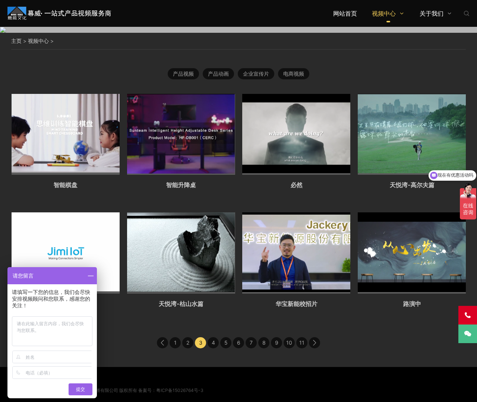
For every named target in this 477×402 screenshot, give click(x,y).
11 (301, 342)
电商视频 (293, 73)
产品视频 (183, 73)
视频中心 (384, 13)
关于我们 (431, 13)
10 (289, 342)
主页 (16, 41)
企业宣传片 (256, 73)
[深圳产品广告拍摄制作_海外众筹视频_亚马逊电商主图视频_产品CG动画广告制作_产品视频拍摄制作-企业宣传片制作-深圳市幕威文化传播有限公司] (59, 13)
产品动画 (218, 73)
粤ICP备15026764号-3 (179, 390)
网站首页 (345, 13)
